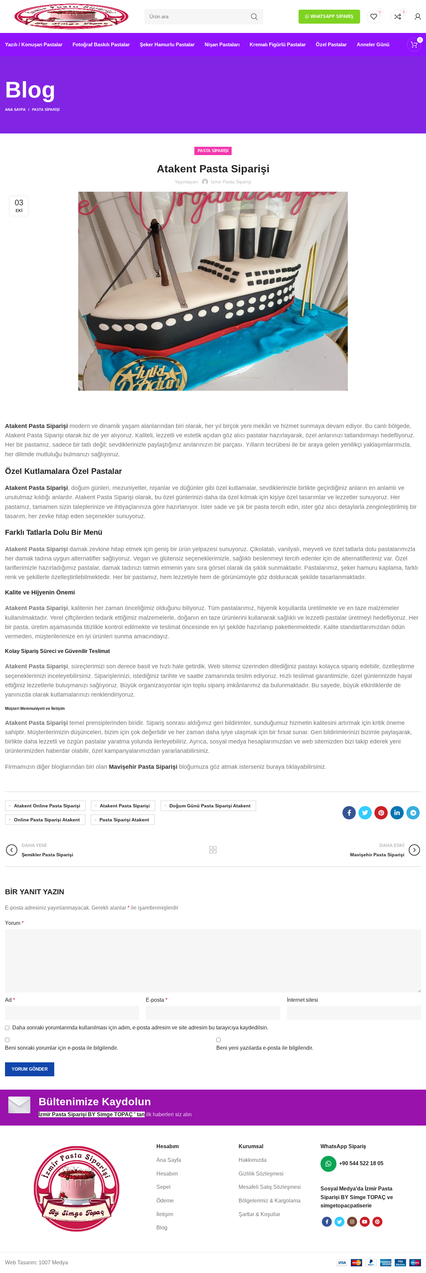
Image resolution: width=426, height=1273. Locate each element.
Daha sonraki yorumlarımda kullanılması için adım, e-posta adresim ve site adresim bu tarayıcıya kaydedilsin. (140, 1027)
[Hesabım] (417, 16)
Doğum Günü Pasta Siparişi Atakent (210, 805)
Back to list (213, 850)
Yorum (14, 923)
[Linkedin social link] (397, 812)
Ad (10, 1000)
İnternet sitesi (302, 1000)
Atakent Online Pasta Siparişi (47, 805)
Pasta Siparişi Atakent (124, 819)
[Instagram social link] (352, 1222)
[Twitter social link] (365, 812)
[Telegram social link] (413, 812)
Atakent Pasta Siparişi (125, 805)
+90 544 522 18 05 (361, 1163)
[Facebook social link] (349, 812)
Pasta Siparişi (46, 109)
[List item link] (194, 1160)
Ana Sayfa (15, 109)
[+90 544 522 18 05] (328, 1164)
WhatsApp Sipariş (332, 16)
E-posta (156, 1000)
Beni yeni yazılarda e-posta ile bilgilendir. (264, 1048)
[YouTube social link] (365, 1222)
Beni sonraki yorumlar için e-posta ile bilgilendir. (61, 1048)
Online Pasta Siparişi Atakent (47, 819)
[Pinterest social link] (381, 812)
